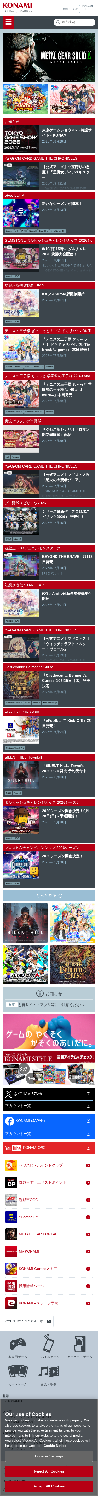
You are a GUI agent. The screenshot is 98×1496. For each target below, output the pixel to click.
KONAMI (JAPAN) (30, 1121)
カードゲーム (17, 1384)
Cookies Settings (49, 1456)
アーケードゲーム (79, 1357)
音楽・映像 (48, 1384)
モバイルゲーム (49, 1357)
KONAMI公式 (34, 1147)
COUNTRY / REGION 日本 (24, 1321)
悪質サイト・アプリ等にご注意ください (46, 1005)
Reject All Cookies (49, 1471)
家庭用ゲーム (17, 1357)
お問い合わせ (70, 9)
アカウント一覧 (18, 1106)
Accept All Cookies (49, 1486)
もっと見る (46, 895)
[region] (49, 1447)
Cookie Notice (55, 1446)
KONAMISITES (87, 7)
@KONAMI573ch (28, 1094)
